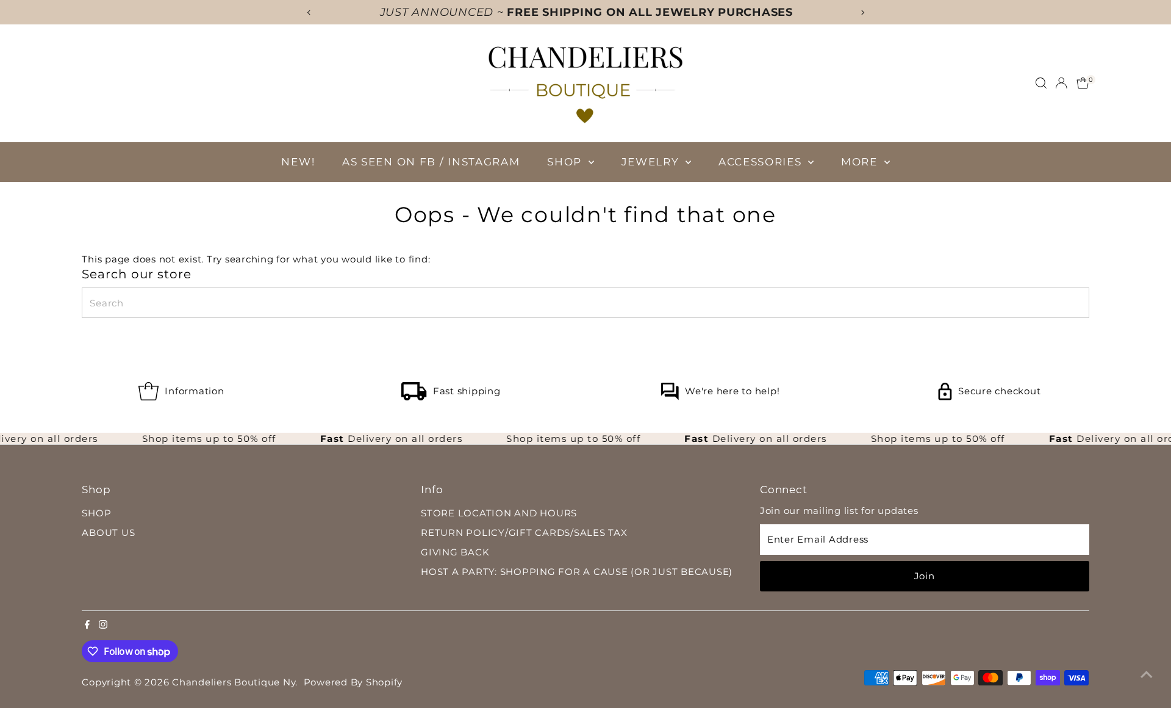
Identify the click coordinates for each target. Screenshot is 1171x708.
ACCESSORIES (761, 162)
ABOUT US (108, 532)
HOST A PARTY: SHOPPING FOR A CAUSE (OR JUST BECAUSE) (576, 571)
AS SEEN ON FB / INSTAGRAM (431, 162)
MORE (861, 162)
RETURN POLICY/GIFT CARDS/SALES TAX (524, 532)
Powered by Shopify (353, 682)
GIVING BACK (455, 552)
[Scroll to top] (1146, 674)
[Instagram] (103, 625)
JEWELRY (652, 162)
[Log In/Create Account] (1061, 83)
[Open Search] (1041, 83)
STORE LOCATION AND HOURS (499, 513)
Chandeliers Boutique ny (233, 682)
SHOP (566, 162)
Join (924, 576)
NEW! (298, 162)
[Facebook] (87, 625)
